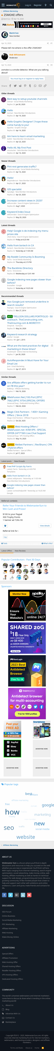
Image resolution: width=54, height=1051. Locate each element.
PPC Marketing (8, 924)
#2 (52, 65)
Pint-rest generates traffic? (21, 166)
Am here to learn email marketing (26, 136)
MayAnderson (12, 180)
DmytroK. (10, 326)
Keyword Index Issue (18, 211)
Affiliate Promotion (10, 958)
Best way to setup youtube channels (27, 98)
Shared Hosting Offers (11, 966)
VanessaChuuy (13, 403)
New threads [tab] (19, 461)
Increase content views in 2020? (24, 200)
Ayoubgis (10, 192)
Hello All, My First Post (19, 147)
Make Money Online (10, 937)
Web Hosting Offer (10, 962)
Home (37, 1048)
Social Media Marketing (23, 101)
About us (28, 1048)
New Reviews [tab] (20, 550)
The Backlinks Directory (20, 268)
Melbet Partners (13, 450)
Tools (5, 543)
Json (8, 366)
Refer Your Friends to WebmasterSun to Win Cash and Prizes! (25, 507)
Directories (17, 271)
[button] (3, 5)
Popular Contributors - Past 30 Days (20, 559)
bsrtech (10, 248)
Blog (7, 1009)
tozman (10, 113)
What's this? (48, 543)
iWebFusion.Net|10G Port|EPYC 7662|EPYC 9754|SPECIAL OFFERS (26, 399)
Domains (19, 326)
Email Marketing (18, 366)
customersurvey (13, 169)
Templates (11, 471)
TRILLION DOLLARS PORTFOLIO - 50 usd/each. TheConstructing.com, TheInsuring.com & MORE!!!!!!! (30, 320)
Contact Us (10, 1017)
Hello (10, 110)
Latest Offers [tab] (6, 550)
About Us (9, 1005)
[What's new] (45, 5)
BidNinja (10, 388)
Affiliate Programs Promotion (35, 418)
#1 (52, 43)
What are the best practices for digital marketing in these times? (27, 347)
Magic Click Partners (15, 418)
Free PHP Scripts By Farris (19, 466)
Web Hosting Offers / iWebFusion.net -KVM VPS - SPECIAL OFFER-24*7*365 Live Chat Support (26, 430)
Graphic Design (21, 127)
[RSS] (42, 1047)
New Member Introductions (24, 113)
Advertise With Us (13, 1013)
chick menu (11, 237)
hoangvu (10, 308)
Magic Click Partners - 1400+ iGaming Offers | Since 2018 (27, 413)
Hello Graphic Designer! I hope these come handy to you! (27, 123)
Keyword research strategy (22, 334)
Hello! (10, 177)
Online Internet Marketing (27, 352)
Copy (5, 537)
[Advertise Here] (41, 748)
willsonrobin (11, 203)
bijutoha (10, 127)
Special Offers (26, 450)
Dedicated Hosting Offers (29, 403)
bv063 (9, 139)
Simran (10, 101)
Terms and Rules (16, 1048)
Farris (9, 259)
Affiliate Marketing (22, 388)
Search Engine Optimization (28, 203)
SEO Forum (6, 911)
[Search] (50, 5)
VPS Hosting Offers (27, 436)
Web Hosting (7, 932)
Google (19, 285)
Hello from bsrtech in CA (20, 245)
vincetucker (11, 150)
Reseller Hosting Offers (11, 970)
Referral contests (9, 500)
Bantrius (6, 19)
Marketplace (11, 1022)
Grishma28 (11, 352)
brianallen (11, 285)
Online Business (8, 916)
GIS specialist (14, 189)
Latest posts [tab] (6, 461)
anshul (9, 337)
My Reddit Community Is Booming (26, 256)
